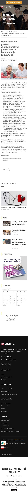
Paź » (18, 305)
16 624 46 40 (7, 354)
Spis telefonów (8, 357)
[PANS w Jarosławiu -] (6, 7)
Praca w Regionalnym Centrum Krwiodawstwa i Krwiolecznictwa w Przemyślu (14, 207)
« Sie (4, 305)
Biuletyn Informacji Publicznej (10, 447)
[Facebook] (9, 169)
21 (14, 300)
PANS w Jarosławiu (19, 439)
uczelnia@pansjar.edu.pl (10, 359)
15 (17, 298)
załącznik (5, 160)
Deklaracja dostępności (6, 454)
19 (7, 300)
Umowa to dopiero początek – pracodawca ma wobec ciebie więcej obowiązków (19, 223)
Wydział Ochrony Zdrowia (8, 60)
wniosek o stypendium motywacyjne (12, 158)
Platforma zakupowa (20, 443)
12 (7, 298)
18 (4, 300)
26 (7, 303)
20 (10, 300)
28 (14, 303)
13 (10, 298)
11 (4, 298)
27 (10, 303)
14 (14, 298)
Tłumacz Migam (9, 443)
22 (17, 300)
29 (17, 303)
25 (4, 303)
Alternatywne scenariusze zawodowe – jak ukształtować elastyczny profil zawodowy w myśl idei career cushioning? (19, 242)
